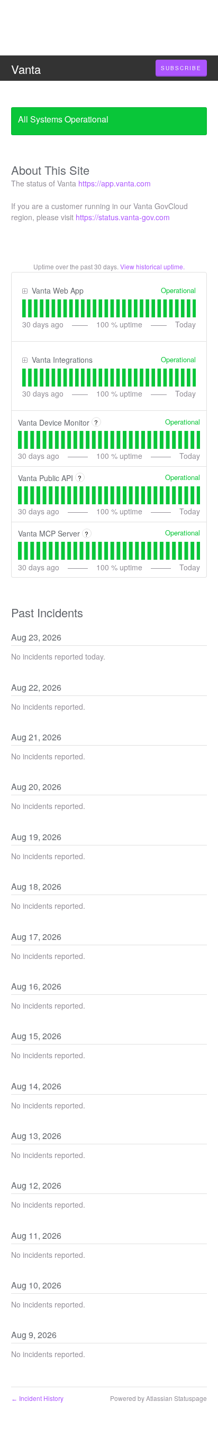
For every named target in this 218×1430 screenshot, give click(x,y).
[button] (181, 68)
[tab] (24, 308)
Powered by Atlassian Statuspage (158, 1398)
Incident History (37, 1398)
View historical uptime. (152, 266)
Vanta (26, 69)
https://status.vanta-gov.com (123, 217)
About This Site (50, 170)
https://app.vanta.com (114, 183)
